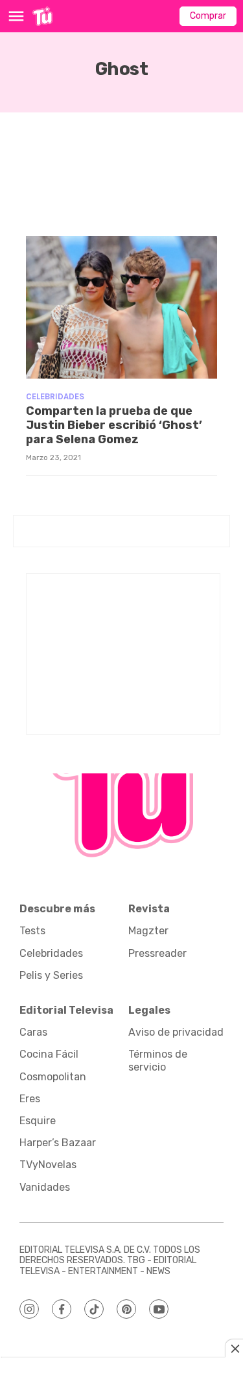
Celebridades (55, 396)
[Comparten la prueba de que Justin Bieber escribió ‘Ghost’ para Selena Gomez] (121, 307)
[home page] (42, 16)
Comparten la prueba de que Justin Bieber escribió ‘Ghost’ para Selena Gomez (114, 425)
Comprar (208, 15)
